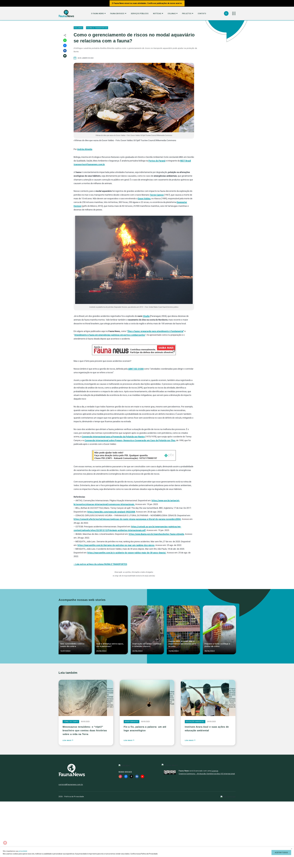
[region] (147, 852)
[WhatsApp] (65, 40)
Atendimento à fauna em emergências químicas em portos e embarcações (109, 335)
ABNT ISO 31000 (136, 369)
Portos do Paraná (156, 160)
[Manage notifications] (5, 843)
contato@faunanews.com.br (71, 784)
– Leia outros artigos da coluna (100, 564)
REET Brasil (185, 160)
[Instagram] (120, 776)
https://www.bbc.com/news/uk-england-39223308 (111, 512)
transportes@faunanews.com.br (89, 164)
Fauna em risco (117, 13)
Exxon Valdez (144, 198)
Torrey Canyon (157, 195)
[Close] (291, 848)
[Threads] (131, 776)
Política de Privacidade (74, 796)
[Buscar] (226, 13)
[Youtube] (142, 776)
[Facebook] (65, 45)
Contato (202, 13)
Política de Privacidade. (149, 854)
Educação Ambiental (195, 721)
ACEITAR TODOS (281, 852)
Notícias (157, 13)
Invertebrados (131, 721)
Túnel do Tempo (71, 721)
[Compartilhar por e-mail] (65, 56)
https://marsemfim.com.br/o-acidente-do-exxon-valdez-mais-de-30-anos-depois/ (126, 552)
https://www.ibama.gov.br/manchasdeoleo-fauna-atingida (156, 534)
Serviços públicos (139, 13)
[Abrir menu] (233, 13)
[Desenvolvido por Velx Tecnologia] (228, 797)
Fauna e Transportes (97, 28)
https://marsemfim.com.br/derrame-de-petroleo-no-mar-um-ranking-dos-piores (116, 545)
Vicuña (146, 316)
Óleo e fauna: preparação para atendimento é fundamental (155, 331)
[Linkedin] (65, 50)
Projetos (186, 13)
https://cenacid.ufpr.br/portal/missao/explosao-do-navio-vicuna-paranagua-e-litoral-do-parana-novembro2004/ (127, 519)
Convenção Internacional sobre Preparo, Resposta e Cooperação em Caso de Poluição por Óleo (130, 440)
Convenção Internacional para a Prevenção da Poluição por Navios (113, 436)
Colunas (172, 13)
